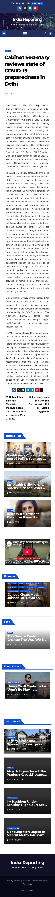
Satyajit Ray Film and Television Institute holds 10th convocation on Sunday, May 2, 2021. (16, 408)
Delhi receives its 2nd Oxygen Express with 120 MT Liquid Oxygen (39, 404)
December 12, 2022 (19, 694)
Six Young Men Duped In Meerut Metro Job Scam (26, 833)
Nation (7, 51)
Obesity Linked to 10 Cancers (23, 638)
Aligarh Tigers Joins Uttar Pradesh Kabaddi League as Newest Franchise (26, 774)
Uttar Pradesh (13, 828)
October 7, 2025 (17, 779)
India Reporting (27, 19)
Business (11, 591)
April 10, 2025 (16, 840)
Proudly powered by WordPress (19, 881)
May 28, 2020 (16, 644)
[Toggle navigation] (25, 33)
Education (11, 737)
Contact (31, 891)
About (23, 891)
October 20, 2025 (17, 749)
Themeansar (27, 884)
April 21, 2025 (16, 810)
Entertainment (13, 683)
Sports (10, 767)
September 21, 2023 (19, 603)
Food (10, 633)
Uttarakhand (12, 798)
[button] (45, 33)
